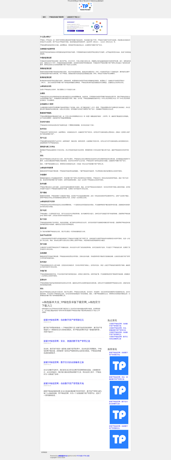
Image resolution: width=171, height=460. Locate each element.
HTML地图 (86, 456)
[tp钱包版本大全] (85, 12)
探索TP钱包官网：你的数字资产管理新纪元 (64, 319)
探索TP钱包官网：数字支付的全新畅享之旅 (64, 362)
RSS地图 (79, 456)
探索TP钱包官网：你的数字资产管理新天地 (64, 383)
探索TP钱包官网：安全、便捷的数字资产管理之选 (67, 341)
